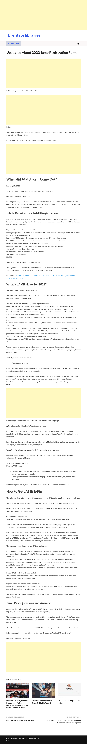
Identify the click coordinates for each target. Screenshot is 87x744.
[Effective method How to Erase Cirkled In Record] (43, 698)
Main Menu (15, 44)
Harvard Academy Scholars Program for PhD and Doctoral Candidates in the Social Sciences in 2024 (17, 704)
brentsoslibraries (24, 35)
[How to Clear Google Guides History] (69, 698)
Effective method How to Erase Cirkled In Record (42, 702)
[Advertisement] (43, 15)
